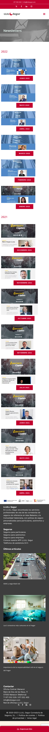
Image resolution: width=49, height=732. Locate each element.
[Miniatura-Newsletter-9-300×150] (18, 160)
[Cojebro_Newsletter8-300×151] (18, 187)
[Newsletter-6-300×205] (18, 257)
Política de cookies (27, 715)
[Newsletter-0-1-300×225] (18, 465)
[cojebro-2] (18, 394)
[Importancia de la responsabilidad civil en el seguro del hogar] (24, 650)
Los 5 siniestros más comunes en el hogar (19, 625)
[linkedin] (26, 705)
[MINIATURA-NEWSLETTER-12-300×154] (18, 85)
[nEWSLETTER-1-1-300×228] (18, 430)
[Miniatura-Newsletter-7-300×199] (18, 225)
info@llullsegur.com (29, 2)
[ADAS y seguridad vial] (24, 566)
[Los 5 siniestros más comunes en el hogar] (24, 608)
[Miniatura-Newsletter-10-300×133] (18, 136)
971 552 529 (10, 697)
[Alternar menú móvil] (44, 14)
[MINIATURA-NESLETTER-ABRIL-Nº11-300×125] (18, 112)
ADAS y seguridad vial (11, 584)
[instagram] (30, 705)
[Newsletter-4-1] (17, 325)
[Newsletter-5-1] (19, 290)
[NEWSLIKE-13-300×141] (18, 60)
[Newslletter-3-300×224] (18, 360)
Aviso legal (32, 718)
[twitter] (18, 705)
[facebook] (22, 705)
